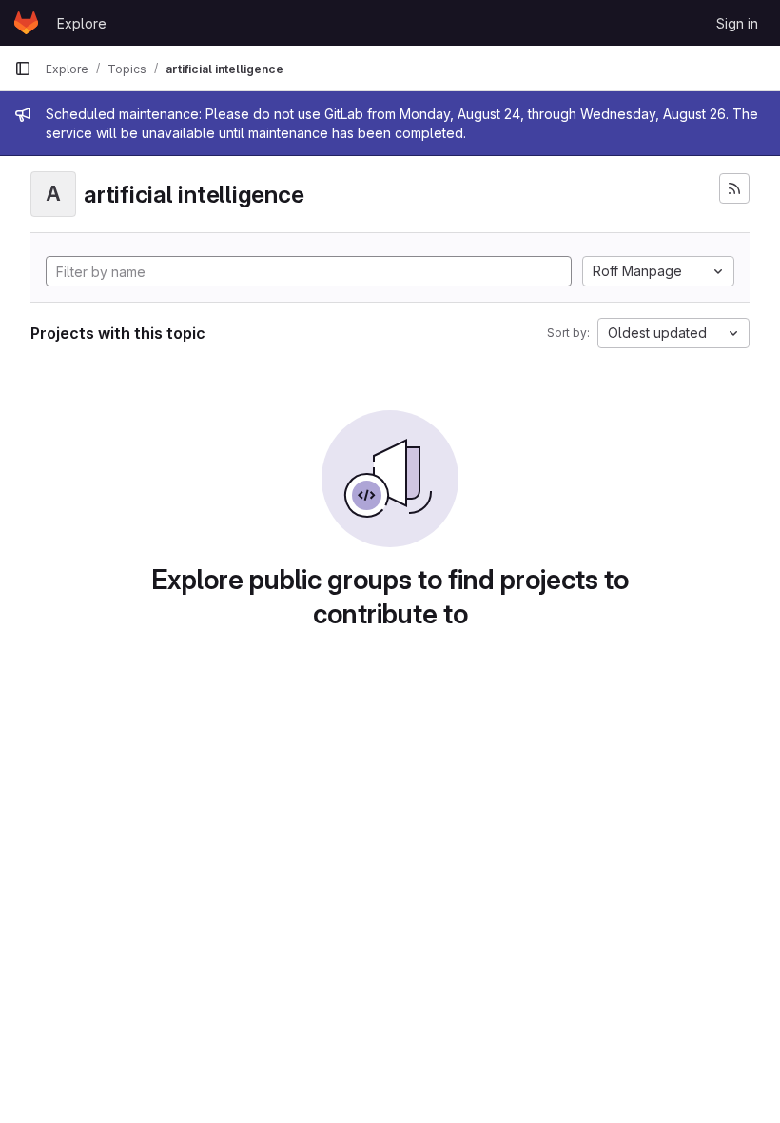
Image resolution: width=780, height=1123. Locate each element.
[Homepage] (26, 23)
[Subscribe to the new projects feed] (734, 188)
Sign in (737, 23)
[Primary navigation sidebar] (23, 68)
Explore (82, 23)
